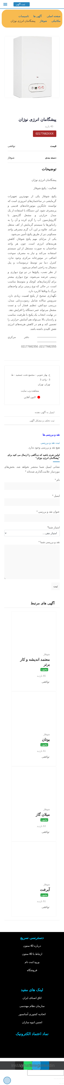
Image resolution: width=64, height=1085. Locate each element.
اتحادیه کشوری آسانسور (32, 1014)
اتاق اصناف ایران (32, 998)
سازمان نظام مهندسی (32, 1006)
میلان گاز (43, 814)
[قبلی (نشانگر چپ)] (63, 1083)
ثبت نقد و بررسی (50, 442)
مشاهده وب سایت (30, 390)
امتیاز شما (53, 527)
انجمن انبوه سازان (32, 1022)
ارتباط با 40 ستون (32, 954)
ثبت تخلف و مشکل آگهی (42, 420)
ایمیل (56, 495)
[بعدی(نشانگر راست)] (60, 1083)
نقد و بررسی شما (49, 542)
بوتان (46, 739)
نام (57, 479)
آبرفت (45, 889)
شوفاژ (47, 654)
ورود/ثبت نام (32, 962)
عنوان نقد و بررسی (48, 511)
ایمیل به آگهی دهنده (44, 412)
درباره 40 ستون (32, 945)
